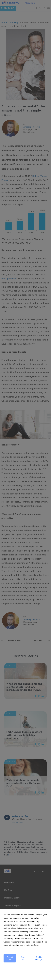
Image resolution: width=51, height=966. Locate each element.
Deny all (23, 958)
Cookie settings (38, 958)
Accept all (10, 958)
